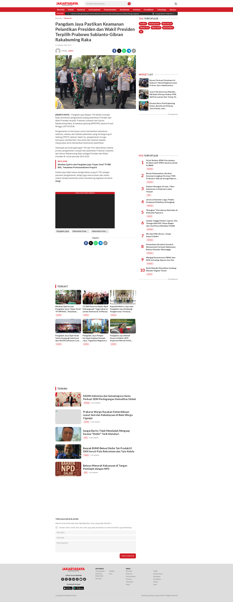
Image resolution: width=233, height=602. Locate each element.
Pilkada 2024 (144, 28)
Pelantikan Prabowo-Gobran (81, 231)
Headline (143, 24)
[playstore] (78, 589)
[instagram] (77, 579)
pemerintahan (168, 28)
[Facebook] (114, 51)
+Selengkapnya (172, 114)
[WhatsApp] (124, 51)
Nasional (67, 18)
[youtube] (80, 579)
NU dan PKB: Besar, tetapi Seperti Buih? (158, 235)
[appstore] (68, 589)
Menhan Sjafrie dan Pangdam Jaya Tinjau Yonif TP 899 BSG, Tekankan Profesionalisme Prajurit (84, 166)
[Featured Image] (95, 108)
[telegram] (73, 579)
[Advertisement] (95, 264)
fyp (141, 32)
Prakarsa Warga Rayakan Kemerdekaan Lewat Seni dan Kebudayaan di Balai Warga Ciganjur (108, 415)
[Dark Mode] (176, 3)
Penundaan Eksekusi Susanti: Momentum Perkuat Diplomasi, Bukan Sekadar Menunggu (161, 247)
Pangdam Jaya (63, 231)
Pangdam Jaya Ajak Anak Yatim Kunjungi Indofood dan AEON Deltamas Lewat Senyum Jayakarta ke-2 (68, 339)
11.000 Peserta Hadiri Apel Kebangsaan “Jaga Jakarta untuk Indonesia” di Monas (95, 309)
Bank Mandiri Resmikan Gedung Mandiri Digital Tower (161, 269)
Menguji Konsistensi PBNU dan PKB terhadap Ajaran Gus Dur (160, 258)
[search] (129, 3)
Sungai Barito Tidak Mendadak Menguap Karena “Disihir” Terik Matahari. (106, 432)
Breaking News (154, 24)
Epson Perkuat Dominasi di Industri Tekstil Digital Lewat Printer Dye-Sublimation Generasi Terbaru (163, 84)
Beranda (58, 18)
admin (70, 51)
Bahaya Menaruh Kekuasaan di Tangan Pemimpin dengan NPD (105, 467)
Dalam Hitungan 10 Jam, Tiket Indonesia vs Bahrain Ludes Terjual (160, 189)
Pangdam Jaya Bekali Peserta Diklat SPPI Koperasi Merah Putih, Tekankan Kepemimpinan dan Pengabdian (122, 340)
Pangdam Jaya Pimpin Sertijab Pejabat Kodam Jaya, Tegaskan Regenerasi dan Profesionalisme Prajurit (95, 340)
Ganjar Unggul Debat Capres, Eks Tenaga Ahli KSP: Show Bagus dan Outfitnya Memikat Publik (162, 223)
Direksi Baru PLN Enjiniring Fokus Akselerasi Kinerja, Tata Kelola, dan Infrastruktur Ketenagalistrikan (162, 108)
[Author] (57, 50)
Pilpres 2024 (156, 28)
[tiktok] (84, 579)
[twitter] (66, 579)
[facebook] (62, 579)
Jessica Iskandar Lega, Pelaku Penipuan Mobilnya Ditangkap (160, 200)
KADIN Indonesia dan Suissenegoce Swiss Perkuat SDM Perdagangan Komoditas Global (109, 397)
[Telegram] (129, 51)
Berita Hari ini (167, 24)
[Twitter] (119, 51)
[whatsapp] (69, 579)
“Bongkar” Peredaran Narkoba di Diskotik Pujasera (161, 211)
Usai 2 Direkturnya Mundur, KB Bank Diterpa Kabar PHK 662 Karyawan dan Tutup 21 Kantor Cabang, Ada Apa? (163, 95)
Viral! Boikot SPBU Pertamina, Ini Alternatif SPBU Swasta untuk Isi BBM (161, 163)
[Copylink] (134, 51)
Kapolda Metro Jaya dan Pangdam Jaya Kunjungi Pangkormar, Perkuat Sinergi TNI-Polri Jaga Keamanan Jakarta (121, 311)
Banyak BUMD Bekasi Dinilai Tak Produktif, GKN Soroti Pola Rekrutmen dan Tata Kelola (108, 450)
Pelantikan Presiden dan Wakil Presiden (100, 231)
